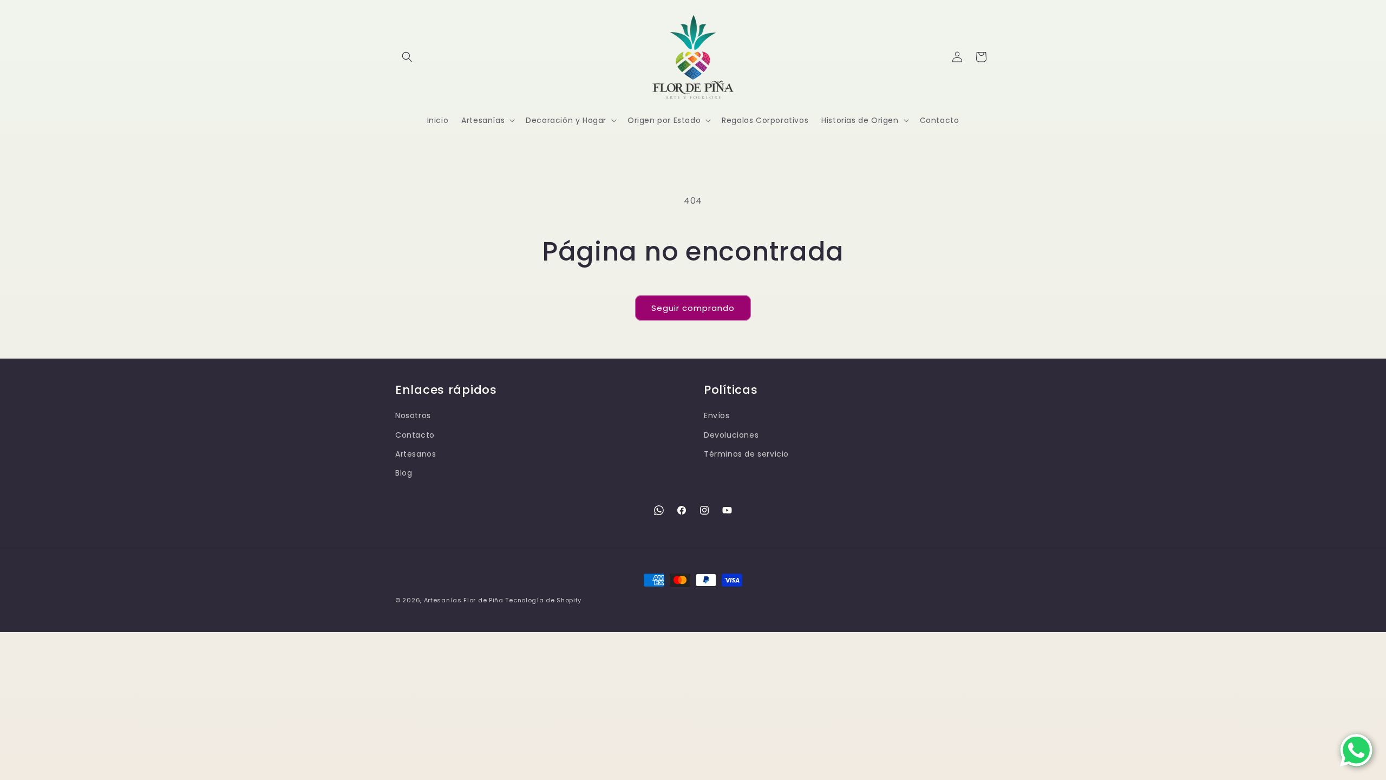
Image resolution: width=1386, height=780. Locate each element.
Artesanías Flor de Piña (464, 600)
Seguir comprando (693, 308)
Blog (403, 472)
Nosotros (413, 415)
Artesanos (415, 453)
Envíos (717, 415)
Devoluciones (731, 435)
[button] (407, 57)
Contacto (415, 435)
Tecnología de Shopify (543, 600)
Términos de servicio (746, 453)
